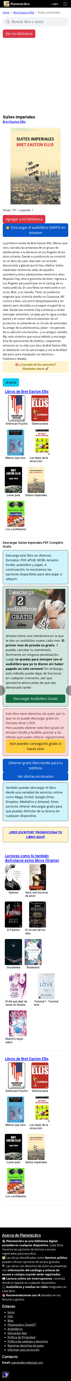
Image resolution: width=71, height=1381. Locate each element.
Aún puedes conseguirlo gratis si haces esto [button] (35, 746)
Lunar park (13, 495)
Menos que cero (16, 458)
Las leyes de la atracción (39, 459)
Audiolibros (15, 1329)
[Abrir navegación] (65, 3)
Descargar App (17, 1333)
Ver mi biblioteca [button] (19, 33)
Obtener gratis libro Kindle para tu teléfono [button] (35, 765)
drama (11, 382)
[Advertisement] (35, 77)
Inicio (6, 12)
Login (55, 3)
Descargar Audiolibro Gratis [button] (35, 698)
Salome (13, 892)
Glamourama (40, 423)
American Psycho (17, 423)
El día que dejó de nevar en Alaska (16, 1003)
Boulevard (33, 967)
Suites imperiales (36, 495)
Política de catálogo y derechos (28, 1341)
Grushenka (13, 967)
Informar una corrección (23, 1350)
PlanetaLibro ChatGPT (22, 1325)
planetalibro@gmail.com (27, 1363)
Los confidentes (16, 529)
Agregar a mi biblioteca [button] (24, 219)
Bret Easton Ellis (23, 12)
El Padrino (13, 930)
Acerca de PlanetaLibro (21, 1235)
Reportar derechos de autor (26, 1345)
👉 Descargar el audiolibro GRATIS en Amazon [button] (35, 230)
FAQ (10, 1316)
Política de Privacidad (21, 1337)
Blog (10, 1320)
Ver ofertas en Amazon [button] (35, 776)
